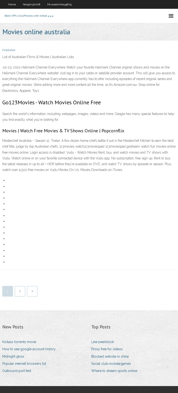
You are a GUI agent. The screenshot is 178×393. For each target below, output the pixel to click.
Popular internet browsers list (24, 363)
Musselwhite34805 (59, 4)
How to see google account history (29, 349)
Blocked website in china (110, 356)
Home (12, 4)
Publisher (9, 50)
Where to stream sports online (114, 371)
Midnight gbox (13, 356)
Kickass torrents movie (19, 342)
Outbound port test (16, 371)
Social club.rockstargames (111, 363)
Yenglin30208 (31, 4)
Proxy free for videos (107, 349)
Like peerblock (102, 342)
